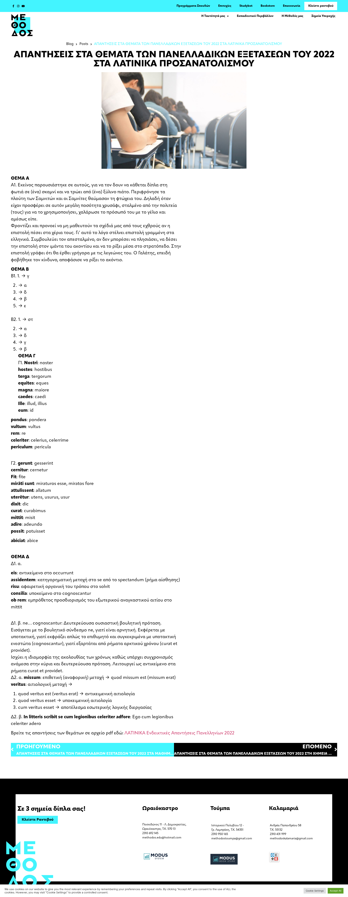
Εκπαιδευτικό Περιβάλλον (255, 16)
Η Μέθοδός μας (292, 16)
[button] (37, 820)
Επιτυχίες (224, 6)
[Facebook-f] (13, 6)
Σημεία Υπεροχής (323, 16)
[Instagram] (18, 6)
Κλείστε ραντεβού (321, 6)
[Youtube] (23, 6)
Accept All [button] (335, 890)
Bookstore (268, 6)
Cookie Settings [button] (315, 890)
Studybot (245, 6)
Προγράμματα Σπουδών (193, 6)
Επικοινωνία (291, 6)
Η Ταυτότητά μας (213, 16)
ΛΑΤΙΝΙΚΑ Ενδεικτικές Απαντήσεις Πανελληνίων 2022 (179, 733)
